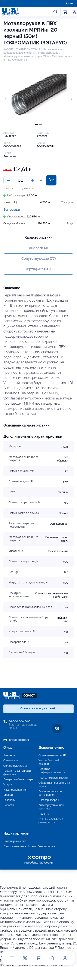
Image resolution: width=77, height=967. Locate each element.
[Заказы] (52, 958)
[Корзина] (38, 958)
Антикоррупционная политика (51, 807)
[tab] (36, 124)
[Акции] (25, 958)
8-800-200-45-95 (19, 721)
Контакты (9, 755)
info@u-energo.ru (19, 739)
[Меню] (12, 958)
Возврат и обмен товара (18, 779)
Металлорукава (48, 52)
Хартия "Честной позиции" (48, 762)
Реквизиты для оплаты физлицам (17, 772)
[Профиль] (65, 958)
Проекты (43, 813)
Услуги (7, 784)
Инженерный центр (15, 841)
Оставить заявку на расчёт (38, 708)
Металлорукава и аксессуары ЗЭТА (26, 56)
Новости (8, 805)
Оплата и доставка (15, 765)
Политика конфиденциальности (51, 771)
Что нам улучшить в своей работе (50, 820)
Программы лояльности (53, 777)
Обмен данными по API (52, 755)
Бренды (8, 794)
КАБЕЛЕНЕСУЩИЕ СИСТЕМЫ (21, 49)
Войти (74, 12)
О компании (10, 760)
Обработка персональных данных (54, 784)
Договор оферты (48, 800)
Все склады (11, 209)
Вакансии (9, 800)
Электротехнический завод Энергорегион (29, 846)
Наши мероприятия (15, 789)
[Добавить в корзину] (51, 180)
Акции (69, 3)
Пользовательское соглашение (50, 793)
